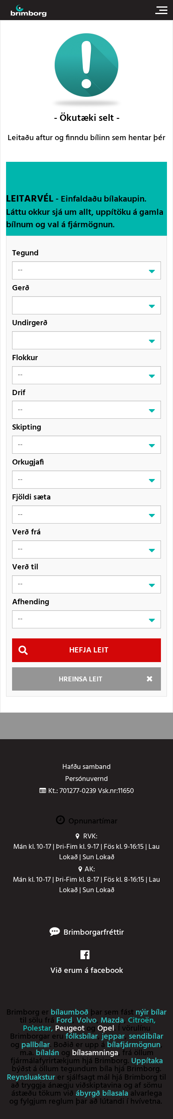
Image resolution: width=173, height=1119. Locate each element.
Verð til (25, 567)
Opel (105, 1029)
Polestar (37, 1029)
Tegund (25, 253)
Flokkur (25, 358)
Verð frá (26, 532)
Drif (18, 393)
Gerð (20, 288)
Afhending (30, 602)
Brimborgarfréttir (94, 933)
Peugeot (69, 1029)
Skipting (26, 427)
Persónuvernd (86, 779)
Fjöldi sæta (31, 497)
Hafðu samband (86, 767)
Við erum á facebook (86, 970)
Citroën (141, 1021)
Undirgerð (29, 323)
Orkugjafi (28, 462)
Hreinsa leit (80, 679)
